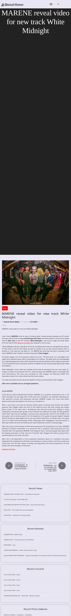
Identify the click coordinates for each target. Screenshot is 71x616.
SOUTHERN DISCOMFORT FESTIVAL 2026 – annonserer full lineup (24, 505)
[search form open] (58, 4)
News (5, 308)
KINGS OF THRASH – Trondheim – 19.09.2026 (18, 615)
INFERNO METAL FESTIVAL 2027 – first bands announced (21, 494)
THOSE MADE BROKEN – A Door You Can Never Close (20, 550)
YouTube (12, 449)
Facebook (5, 449)
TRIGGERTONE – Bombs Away (13, 534)
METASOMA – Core (9, 545)
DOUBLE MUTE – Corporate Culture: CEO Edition (19, 540)
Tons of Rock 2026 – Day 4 (12, 574)
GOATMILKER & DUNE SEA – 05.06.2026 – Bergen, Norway (22, 596)
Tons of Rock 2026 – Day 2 (12, 585)
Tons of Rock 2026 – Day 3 (12, 580)
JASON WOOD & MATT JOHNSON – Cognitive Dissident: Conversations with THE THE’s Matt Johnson (35, 555)
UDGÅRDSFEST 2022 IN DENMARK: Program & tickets (21, 467)
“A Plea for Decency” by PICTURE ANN (16, 499)
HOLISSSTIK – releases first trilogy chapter (17, 515)
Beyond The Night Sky (25, 343)
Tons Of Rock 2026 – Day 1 (12, 590)
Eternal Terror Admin (12, 322)
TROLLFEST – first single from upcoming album (19, 510)
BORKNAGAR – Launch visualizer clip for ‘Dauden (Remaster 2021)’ (50, 468)
